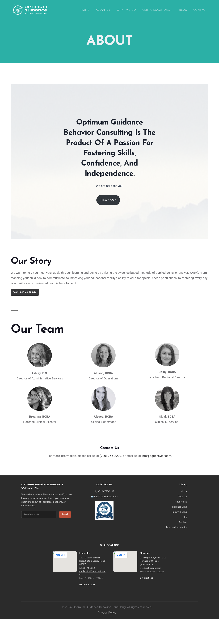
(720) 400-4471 (148, 564)
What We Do (126, 10)
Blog (183, 10)
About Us (103, 10)
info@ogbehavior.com (156, 456)
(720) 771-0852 (87, 568)
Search (65, 514)
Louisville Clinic (179, 512)
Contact (200, 10)
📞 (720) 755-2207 (104, 491)
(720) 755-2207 (110, 456)
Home (85, 10)
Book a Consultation (176, 527)
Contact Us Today (24, 292)
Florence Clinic (179, 507)
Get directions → (87, 584)
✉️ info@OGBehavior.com (104, 496)
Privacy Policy (107, 612)
